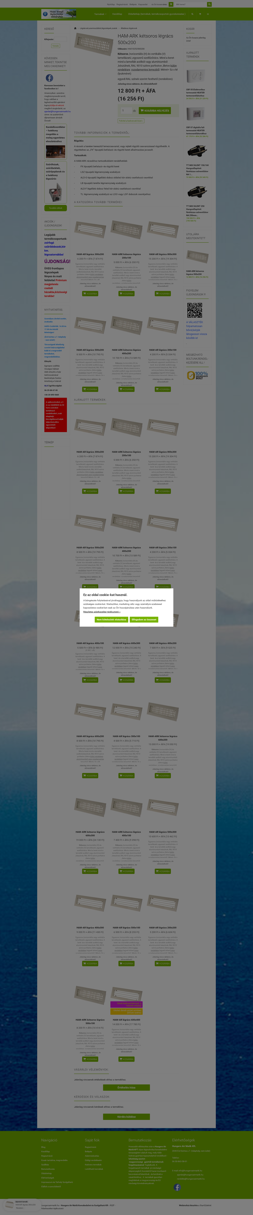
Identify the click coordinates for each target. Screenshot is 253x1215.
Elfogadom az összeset (144, 619)
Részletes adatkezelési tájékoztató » (101, 611)
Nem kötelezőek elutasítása (111, 619)
